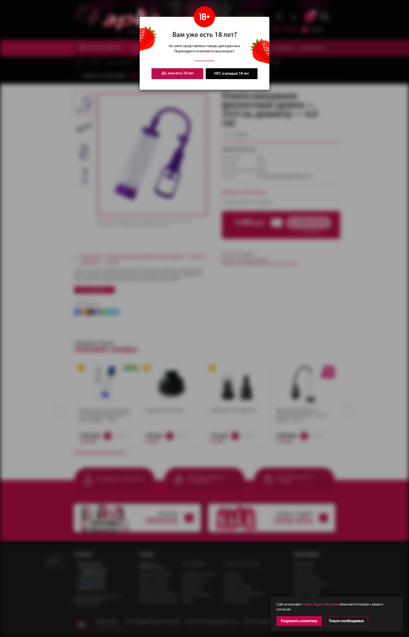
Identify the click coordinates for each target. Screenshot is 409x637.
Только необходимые (346, 621)
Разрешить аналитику (299, 621)
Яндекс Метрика (326, 604)
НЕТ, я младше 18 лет (231, 74)
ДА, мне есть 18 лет (177, 73)
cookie (307, 604)
